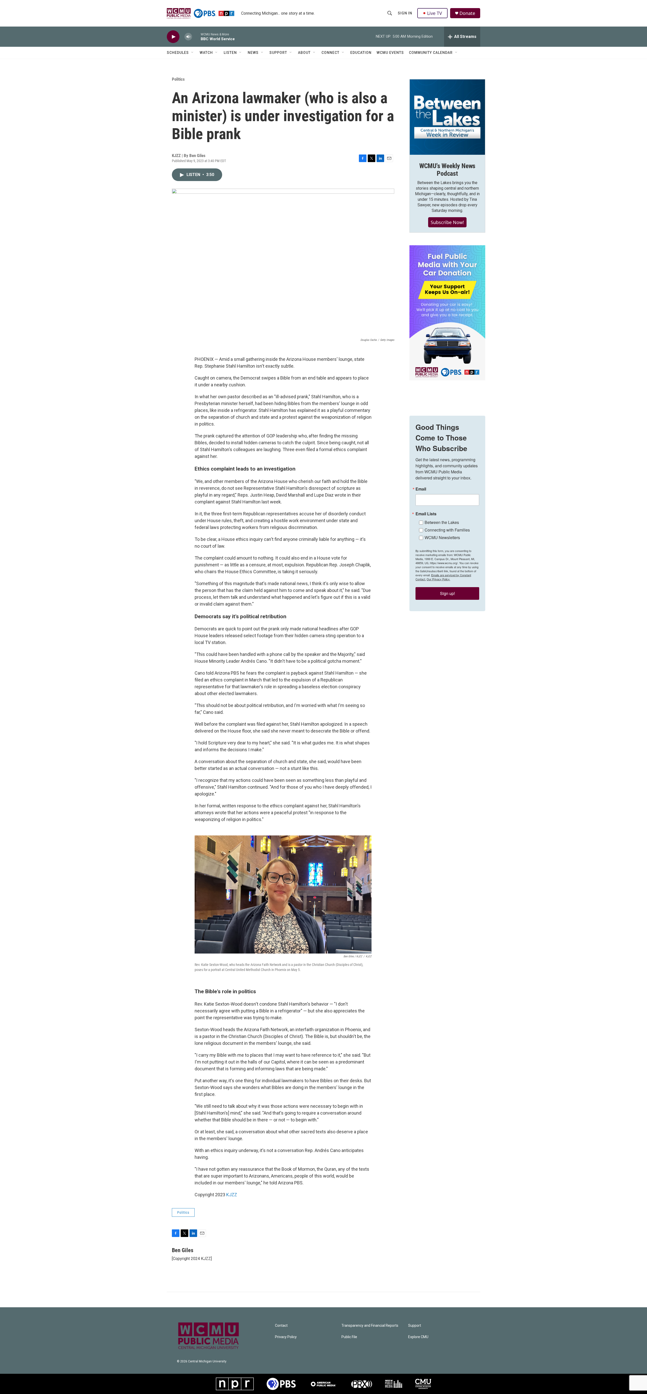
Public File (349, 1337)
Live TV (434, 13)
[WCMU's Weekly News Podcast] (447, 117)
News (253, 53)
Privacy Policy (286, 1337)
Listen (230, 53)
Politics (178, 79)
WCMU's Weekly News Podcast (447, 169)
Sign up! (447, 593)
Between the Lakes (442, 522)
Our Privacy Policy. (438, 579)
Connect (330, 53)
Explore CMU (418, 1337)
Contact (281, 1325)
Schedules (178, 53)
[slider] (196, 36)
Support (278, 53)
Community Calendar (431, 53)
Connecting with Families (447, 530)
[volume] (188, 36)
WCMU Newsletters (442, 537)
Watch (206, 53)
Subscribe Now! (447, 222)
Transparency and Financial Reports (369, 1325)
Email (420, 489)
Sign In (405, 13)
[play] (173, 37)
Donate (467, 13)
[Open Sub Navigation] (193, 53)
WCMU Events (390, 53)
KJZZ (231, 1194)
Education (361, 53)
